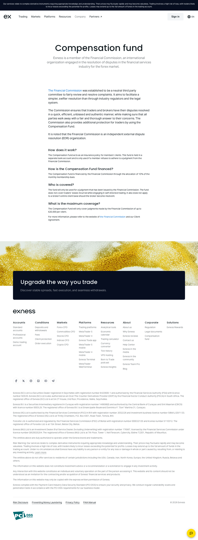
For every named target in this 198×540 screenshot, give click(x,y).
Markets (35, 16)
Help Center (129, 344)
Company (80, 16)
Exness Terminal (87, 359)
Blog (125, 368)
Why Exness (129, 331)
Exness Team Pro (131, 364)
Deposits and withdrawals (41, 329)
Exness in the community (129, 358)
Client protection (43, 339)
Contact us (128, 340)
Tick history (106, 350)
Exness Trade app (87, 340)
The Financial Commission (65, 90)
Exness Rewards (175, 327)
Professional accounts (19, 336)
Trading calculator (110, 339)
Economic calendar (106, 333)
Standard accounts (17, 329)
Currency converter (106, 345)
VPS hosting (107, 355)
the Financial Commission (113, 216)
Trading (23, 16)
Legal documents (153, 331)
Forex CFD (62, 327)
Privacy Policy (73, 502)
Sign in (175, 16)
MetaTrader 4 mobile (85, 354)
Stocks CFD (63, 336)
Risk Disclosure (20, 502)
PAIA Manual (89, 502)
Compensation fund (152, 337)
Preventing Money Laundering (47, 502)
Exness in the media (129, 350)
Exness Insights (108, 367)
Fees (37, 334)
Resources (65, 16)
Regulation (150, 327)
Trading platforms (88, 327)
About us (127, 327)
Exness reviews (130, 336)
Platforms (49, 16)
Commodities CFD (66, 331)
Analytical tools (108, 327)
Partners (94, 16)
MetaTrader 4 (85, 336)
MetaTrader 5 (85, 331)
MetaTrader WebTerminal (85, 365)
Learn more (40, 452)
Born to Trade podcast (107, 361)
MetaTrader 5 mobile (85, 346)
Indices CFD (63, 340)
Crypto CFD (63, 344)
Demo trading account (20, 344)
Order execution (43, 343)
